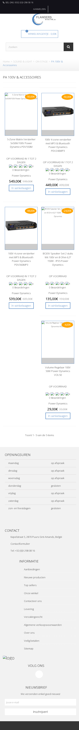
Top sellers (29, 585)
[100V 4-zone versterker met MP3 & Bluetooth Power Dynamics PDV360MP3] (21, 225)
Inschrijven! (40, 712)
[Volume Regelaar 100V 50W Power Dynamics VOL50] (58, 339)
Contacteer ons (32, 601)
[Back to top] (59, 725)
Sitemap (28, 648)
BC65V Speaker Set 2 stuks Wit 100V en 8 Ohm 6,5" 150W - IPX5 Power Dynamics (58, 259)
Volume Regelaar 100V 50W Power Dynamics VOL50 (58, 371)
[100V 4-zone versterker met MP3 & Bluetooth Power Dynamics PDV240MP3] (58, 111)
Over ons (29, 632)
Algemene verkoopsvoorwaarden (42, 625)
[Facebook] (39, 674)
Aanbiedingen (31, 569)
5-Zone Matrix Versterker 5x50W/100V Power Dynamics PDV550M (21, 143)
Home (6, 61)
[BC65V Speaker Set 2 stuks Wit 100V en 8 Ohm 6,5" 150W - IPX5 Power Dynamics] (58, 225)
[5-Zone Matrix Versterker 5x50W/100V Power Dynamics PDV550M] (21, 111)
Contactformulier (20, 543)
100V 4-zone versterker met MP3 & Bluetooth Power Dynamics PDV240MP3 (58, 145)
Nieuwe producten (34, 577)
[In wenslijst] (21, 133)
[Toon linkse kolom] (20, 725)
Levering (28, 609)
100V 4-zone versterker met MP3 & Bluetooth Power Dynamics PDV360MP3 (21, 259)
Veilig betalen (31, 640)
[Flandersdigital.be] (44, 19)
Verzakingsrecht (32, 617)
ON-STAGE (41, 61)
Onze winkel (30, 593)
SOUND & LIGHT (22, 61)
